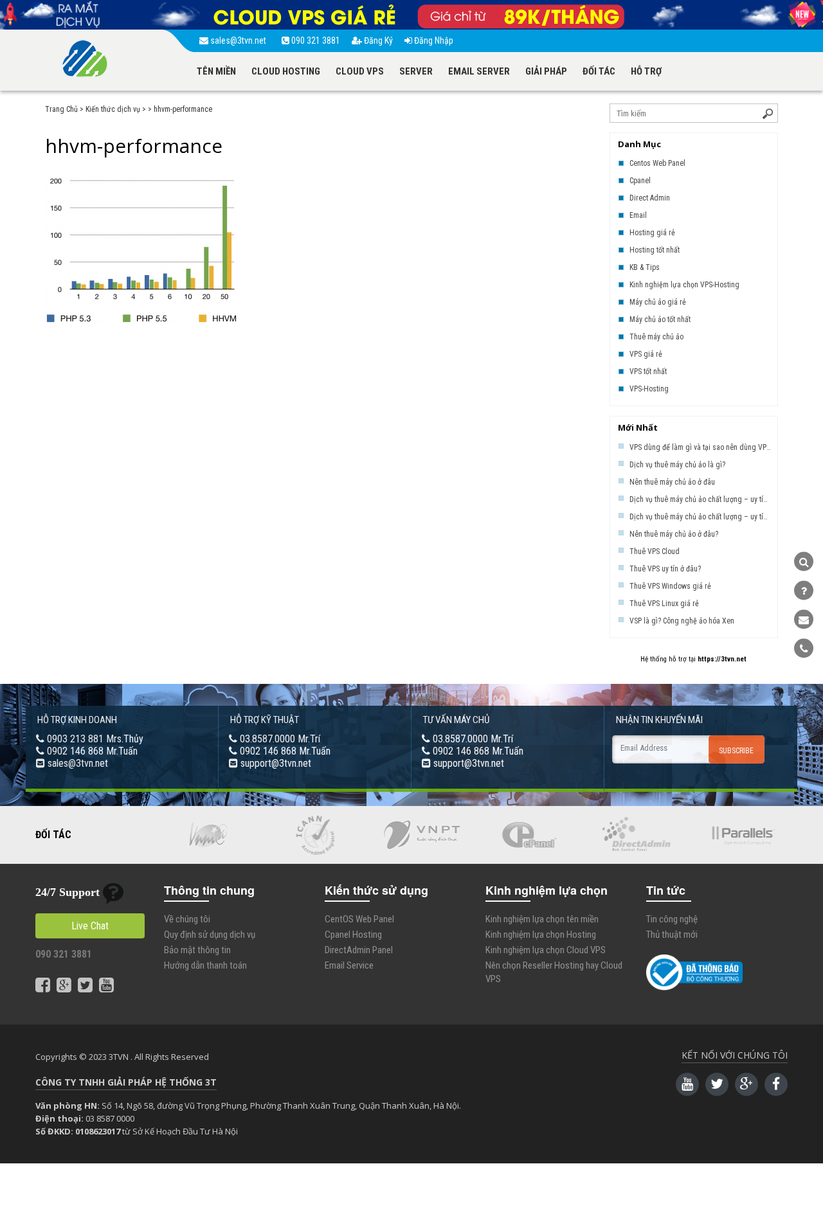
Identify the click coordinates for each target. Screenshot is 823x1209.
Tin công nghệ (672, 919)
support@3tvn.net (275, 763)
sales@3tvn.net (239, 40)
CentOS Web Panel (359, 919)
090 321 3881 (314, 40)
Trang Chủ (61, 109)
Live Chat (90, 926)
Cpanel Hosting (353, 934)
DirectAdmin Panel (359, 950)
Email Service (349, 965)
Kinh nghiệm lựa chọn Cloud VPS (545, 950)
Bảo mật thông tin (197, 950)
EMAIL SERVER (479, 71)
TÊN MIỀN (216, 71)
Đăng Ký (377, 40)
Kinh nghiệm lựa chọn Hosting (540, 934)
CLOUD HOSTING (285, 71)
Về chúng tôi (187, 919)
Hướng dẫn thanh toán (205, 965)
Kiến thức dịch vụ (113, 109)
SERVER (416, 71)
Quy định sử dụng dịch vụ (209, 934)
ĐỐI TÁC (599, 71)
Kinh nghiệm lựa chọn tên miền (542, 919)
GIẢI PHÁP (546, 71)
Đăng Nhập (432, 40)
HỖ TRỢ (646, 71)
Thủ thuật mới (672, 934)
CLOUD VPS (360, 71)
